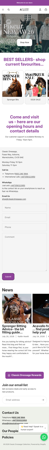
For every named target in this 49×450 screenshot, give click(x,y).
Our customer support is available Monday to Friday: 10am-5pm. (24, 138)
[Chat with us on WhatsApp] (44, 437)
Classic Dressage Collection (19, 444)
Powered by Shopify (38, 444)
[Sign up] (43, 400)
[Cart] (46, 10)
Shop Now (24, 42)
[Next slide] (44, 87)
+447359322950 (27, 177)
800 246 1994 (21, 174)
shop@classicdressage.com (14, 199)
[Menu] (3, 10)
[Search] (8, 10)
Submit (8, 276)
